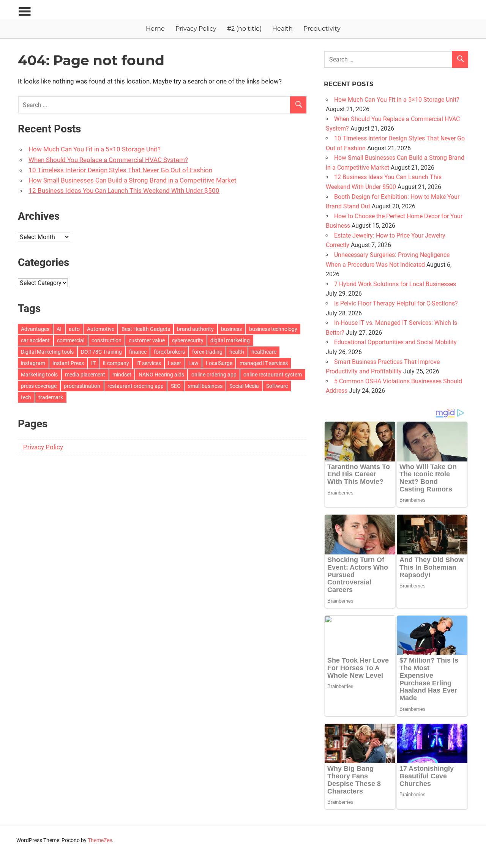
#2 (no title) (244, 28)
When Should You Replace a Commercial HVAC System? (108, 160)
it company (116, 363)
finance (138, 352)
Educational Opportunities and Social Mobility (395, 342)
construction (107, 340)
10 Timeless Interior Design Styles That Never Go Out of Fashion (120, 170)
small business (205, 386)
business (231, 329)
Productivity (322, 28)
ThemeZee (100, 840)
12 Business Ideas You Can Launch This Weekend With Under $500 (123, 190)
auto (74, 329)
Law (193, 363)
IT (93, 363)
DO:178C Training (101, 352)
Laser (174, 363)
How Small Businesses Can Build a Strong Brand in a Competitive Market (132, 180)
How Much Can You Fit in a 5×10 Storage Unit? (94, 149)
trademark (50, 397)
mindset (121, 375)
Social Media (244, 386)
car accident (35, 340)
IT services (148, 363)
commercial (70, 340)
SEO (176, 386)
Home (155, 28)
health (236, 352)
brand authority (195, 329)
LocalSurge (219, 363)
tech (26, 397)
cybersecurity (188, 340)
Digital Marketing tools (47, 352)
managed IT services (264, 363)
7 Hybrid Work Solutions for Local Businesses (395, 284)
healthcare (263, 352)
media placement (85, 375)
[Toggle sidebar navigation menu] (24, 11)
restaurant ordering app (135, 386)
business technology (273, 329)
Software (277, 386)
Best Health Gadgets (146, 329)
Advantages (35, 329)
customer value (147, 340)
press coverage (39, 386)
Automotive (100, 329)
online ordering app (214, 375)
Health (282, 28)
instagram (33, 363)
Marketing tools (39, 375)
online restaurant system (272, 375)
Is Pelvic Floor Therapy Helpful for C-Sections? (396, 303)
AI (59, 329)
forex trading (207, 352)
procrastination (82, 386)
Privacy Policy (195, 28)
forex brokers (169, 352)
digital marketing (230, 340)
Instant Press (68, 363)
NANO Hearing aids (161, 375)
